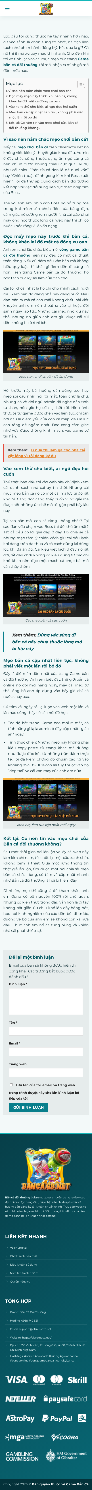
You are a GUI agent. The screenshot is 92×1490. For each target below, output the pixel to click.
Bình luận (18, 984)
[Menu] (7, 8)
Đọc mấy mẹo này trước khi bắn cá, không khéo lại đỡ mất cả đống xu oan (43, 98)
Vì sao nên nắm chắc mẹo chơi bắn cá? (39, 91)
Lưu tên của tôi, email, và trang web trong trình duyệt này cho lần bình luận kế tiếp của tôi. (44, 1091)
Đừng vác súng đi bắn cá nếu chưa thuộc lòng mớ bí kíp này (47, 641)
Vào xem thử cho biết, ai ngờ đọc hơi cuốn (43, 107)
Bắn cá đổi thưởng (17, 1197)
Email (14, 1043)
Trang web (18, 1064)
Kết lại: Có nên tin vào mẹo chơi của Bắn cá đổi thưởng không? (43, 125)
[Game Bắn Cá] (46, 8)
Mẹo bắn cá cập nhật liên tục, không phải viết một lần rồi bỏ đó (46, 114)
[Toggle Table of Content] (79, 84)
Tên (13, 1023)
